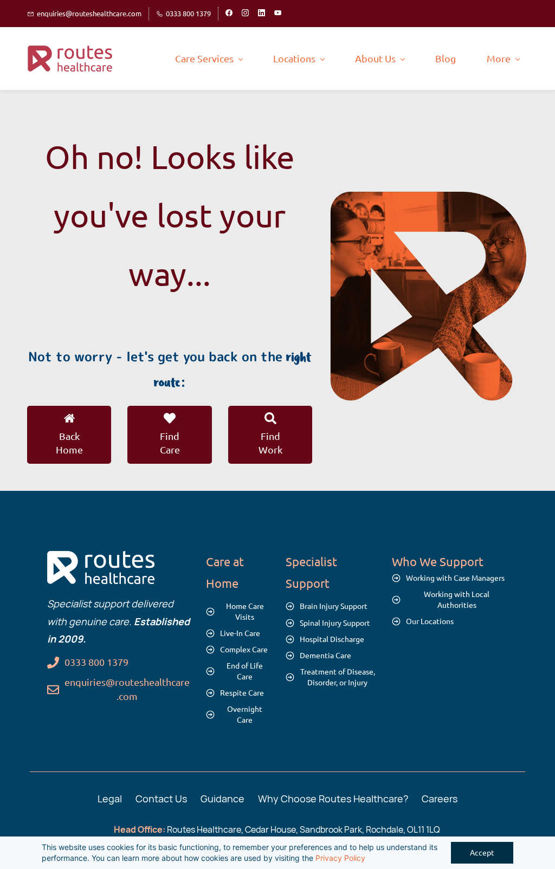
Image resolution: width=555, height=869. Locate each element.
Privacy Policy (340, 857)
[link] (428, 199)
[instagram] (245, 13)
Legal (110, 798)
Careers (439, 798)
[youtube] (277, 13)
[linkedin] (261, 13)
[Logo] (71, 58)
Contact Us (161, 798)
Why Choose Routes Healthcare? (333, 798)
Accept (482, 852)
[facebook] (229, 13)
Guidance (222, 798)
